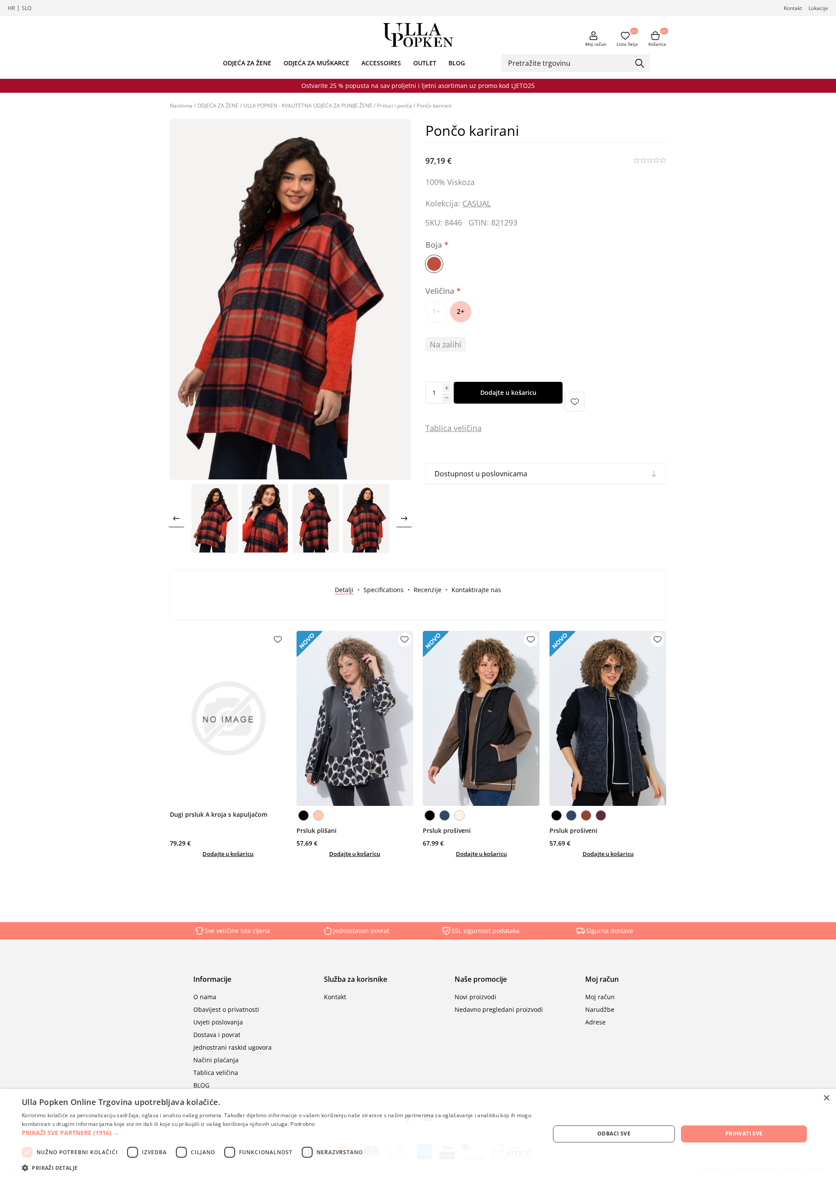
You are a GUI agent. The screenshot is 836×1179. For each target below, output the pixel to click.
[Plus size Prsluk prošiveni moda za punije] (481, 718)
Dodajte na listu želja (574, 401)
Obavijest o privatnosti (226, 1009)
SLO (26, 8)
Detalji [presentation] (344, 590)
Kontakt (793, 8)
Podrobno (302, 1124)
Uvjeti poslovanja (218, 1022)
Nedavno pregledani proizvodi (499, 1009)
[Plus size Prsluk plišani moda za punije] (355, 718)
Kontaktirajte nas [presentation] (476, 590)
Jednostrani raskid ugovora (232, 1047)
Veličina (440, 291)
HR (11, 8)
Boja (434, 245)
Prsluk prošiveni (447, 830)
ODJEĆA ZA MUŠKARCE (316, 63)
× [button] (826, 1098)
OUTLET (424, 63)
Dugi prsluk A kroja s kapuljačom (218, 814)
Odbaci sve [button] (613, 1133)
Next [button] (404, 518)
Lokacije (818, 8)
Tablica (438, 428)
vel (458, 428)
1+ (436, 311)
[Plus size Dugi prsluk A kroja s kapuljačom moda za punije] (228, 718)
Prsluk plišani (317, 830)
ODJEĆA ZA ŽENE (247, 63)
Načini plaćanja (216, 1060)
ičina (473, 428)
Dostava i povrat (216, 1035)
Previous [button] (176, 518)
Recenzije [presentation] (428, 590)
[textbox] (569, 62)
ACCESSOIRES (381, 63)
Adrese (595, 1022)
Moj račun (595, 44)
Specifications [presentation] (384, 590)
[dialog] (418, 1134)
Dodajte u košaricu (508, 392)
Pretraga (640, 63)
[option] (214, 518)
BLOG (456, 63)
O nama (204, 997)
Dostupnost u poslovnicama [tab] (481, 473)
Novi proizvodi (475, 997)
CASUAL (476, 203)
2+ (461, 311)
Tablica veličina (215, 1072)
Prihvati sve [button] (744, 1133)
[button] (278, 1132)
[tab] (344, 590)
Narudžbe (599, 1009)
